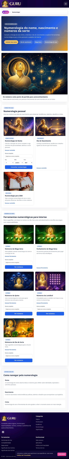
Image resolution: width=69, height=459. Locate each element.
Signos (38, 419)
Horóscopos (39, 422)
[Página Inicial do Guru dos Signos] (11, 4)
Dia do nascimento (26, 42)
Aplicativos (39, 443)
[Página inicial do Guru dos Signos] (17, 418)
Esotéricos (39, 424)
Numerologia (39, 427)
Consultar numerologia (19, 167)
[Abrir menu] (66, 4)
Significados (39, 429)
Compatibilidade (6, 443)
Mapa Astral (4, 445)
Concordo (62, 454)
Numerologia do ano (51, 42)
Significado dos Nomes (8, 450)
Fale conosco (39, 440)
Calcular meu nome (11, 42)
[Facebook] (3, 432)
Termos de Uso (40, 448)
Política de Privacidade (42, 445)
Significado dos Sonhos (8, 448)
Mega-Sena (38, 42)
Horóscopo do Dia (6, 440)
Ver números (18, 267)
